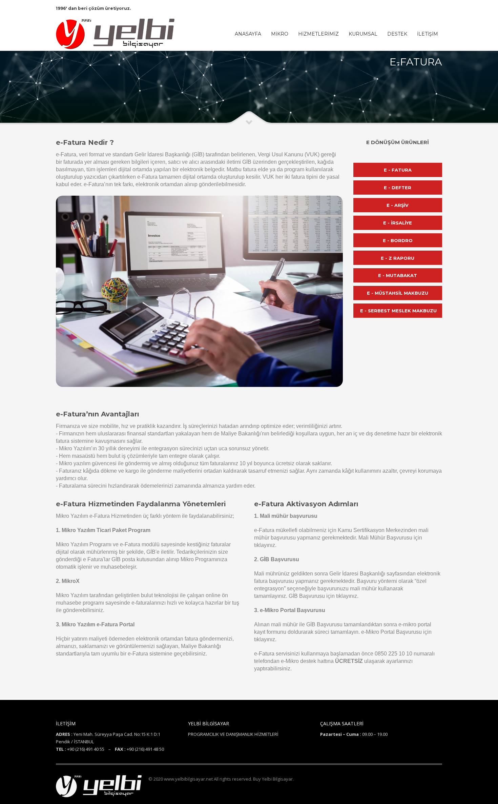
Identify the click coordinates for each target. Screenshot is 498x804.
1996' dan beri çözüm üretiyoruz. (93, 8)
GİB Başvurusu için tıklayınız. (323, 596)
